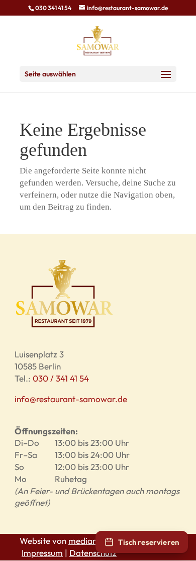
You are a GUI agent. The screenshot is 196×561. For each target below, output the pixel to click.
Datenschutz (93, 552)
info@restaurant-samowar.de (71, 399)
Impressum (42, 552)
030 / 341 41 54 (61, 378)
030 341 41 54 (53, 8)
